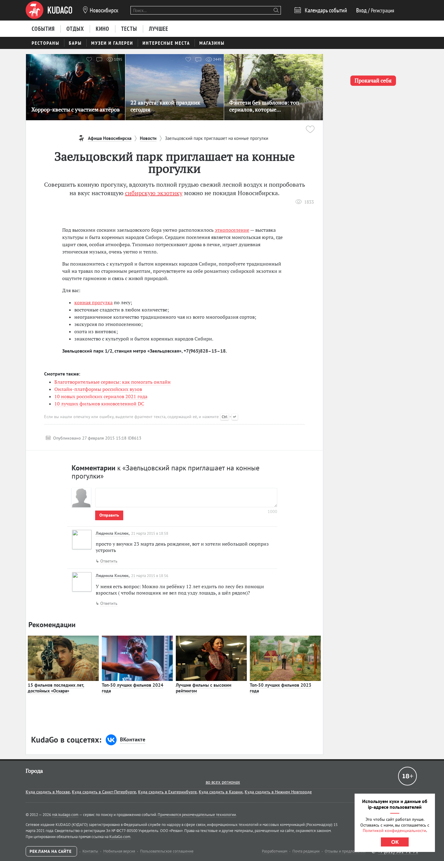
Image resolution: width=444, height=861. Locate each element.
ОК (395, 842)
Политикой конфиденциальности (394, 830)
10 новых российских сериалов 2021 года (100, 396)
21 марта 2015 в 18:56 (149, 575)
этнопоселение (232, 230)
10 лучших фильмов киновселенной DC (99, 404)
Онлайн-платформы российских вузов (98, 389)
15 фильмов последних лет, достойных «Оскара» (56, 688)
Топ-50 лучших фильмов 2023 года (280, 688)
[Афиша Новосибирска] (49, 10)
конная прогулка (93, 302)
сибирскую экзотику (153, 193)
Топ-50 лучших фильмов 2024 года (132, 688)
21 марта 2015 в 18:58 (149, 533)
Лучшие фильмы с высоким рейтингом (203, 688)
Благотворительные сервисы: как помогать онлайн (112, 382)
